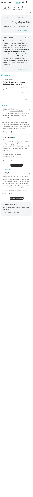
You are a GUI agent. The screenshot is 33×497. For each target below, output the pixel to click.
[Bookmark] (7, 17)
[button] (28, 22)
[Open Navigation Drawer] (30, 2)
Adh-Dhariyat (18, 7)
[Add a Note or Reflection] (25, 17)
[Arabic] (26, 38)
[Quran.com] (6, 2)
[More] (29, 17)
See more (24, 128)
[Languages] (23, 2)
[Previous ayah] (27, 12)
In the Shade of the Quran (10, 109)
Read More (5, 97)
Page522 (15, 9)
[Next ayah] (30, 12)
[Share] (22, 17)
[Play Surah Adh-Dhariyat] (4, 17)
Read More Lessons (16, 165)
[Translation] (28, 38)
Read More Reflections (16, 198)
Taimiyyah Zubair (7, 137)
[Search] (26, 2)
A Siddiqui (5, 173)
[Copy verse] (19, 17)
